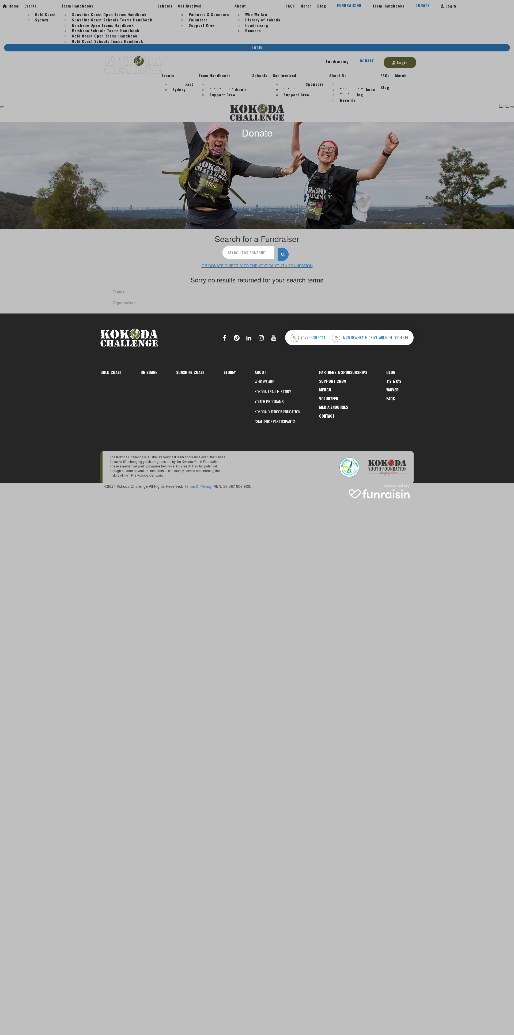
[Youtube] (274, 337)
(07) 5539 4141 (313, 337)
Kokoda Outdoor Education (277, 411)
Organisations (124, 302)
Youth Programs (269, 401)
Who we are (264, 381)
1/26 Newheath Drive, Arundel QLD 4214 (375, 337)
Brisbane (149, 372)
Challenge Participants (275, 421)
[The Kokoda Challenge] (129, 337)
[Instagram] (261, 337)
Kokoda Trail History (273, 391)
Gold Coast (111, 372)
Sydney (230, 372)
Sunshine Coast (190, 372)
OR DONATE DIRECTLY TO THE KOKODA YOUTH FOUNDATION (257, 265)
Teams (118, 291)
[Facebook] (224, 337)
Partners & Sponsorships (343, 372)
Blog (390, 372)
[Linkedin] (249, 337)
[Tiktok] (237, 337)
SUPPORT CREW (332, 381)
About (260, 372)
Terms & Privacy (197, 486)
